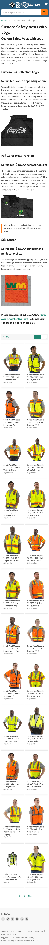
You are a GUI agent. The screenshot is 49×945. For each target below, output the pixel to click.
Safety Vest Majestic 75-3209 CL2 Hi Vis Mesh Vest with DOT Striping (11, 831)
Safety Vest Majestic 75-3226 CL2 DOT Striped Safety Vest (11, 648)
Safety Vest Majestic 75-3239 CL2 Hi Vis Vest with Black (11, 377)
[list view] (44, 337)
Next (30, 896)
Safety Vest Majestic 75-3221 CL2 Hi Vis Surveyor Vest (35, 512)
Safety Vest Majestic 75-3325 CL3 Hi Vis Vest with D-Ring (11, 603)
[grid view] (37, 337)
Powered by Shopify (30, 940)
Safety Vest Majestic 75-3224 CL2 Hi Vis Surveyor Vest (11, 784)
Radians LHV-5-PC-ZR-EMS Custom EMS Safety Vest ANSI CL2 (12, 877)
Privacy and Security (8, 934)
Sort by (6, 337)
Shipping (4, 931)
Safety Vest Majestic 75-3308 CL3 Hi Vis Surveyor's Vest (11, 693)
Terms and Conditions (35, 931)
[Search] (44, 12)
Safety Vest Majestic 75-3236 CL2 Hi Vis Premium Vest (35, 648)
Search (12, 931)
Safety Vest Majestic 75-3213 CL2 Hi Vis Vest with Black (35, 739)
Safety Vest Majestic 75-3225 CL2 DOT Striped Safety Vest (11, 558)
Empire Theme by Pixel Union (12, 940)
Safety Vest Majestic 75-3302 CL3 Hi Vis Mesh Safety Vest (35, 558)
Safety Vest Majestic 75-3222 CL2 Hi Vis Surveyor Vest (35, 603)
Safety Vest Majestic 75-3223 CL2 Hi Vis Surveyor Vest (11, 512)
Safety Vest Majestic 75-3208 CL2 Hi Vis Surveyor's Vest (11, 422)
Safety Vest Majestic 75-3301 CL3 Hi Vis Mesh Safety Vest (35, 467)
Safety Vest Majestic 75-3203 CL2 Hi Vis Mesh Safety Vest (11, 739)
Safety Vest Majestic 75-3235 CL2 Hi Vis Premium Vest (35, 422)
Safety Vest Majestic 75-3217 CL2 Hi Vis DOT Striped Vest (35, 784)
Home (4, 20)
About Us (21, 931)
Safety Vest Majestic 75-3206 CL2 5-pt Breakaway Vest (35, 829)
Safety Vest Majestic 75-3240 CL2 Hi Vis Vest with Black (11, 467)
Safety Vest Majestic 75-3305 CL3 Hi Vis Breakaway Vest (35, 693)
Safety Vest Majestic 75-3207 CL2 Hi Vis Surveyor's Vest (35, 377)
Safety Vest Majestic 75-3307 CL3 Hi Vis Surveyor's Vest (35, 877)
